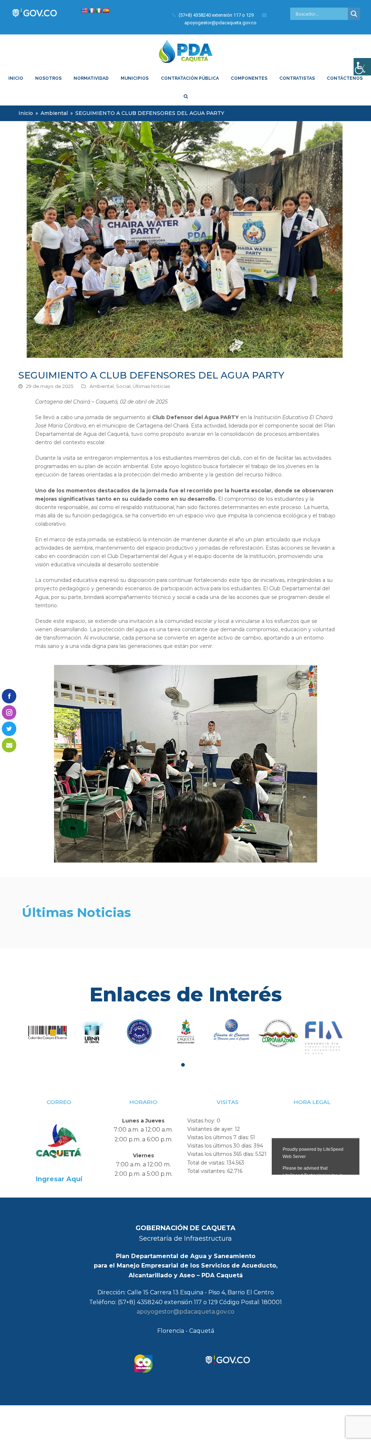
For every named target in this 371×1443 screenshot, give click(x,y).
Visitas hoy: (202, 1120)
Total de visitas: (206, 1162)
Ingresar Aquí (59, 1179)
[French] (91, 10)
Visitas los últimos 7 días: (218, 1137)
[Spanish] (106, 10)
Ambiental (101, 386)
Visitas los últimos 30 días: (220, 1145)
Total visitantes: (207, 1171)
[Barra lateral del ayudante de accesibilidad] (362, 66)
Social (123, 386)
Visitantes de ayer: (211, 1129)
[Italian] (98, 10)
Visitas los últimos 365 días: (221, 1154)
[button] (183, 1065)
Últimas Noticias (151, 386)
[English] (84, 10)
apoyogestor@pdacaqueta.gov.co (185, 1311)
